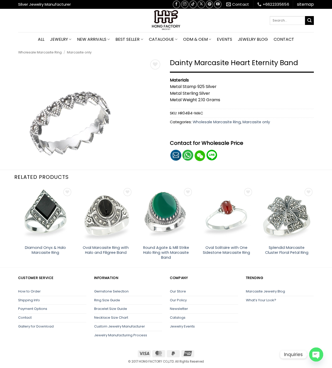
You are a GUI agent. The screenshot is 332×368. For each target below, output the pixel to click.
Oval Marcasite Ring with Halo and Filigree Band (106, 250)
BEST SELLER (127, 39)
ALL (41, 39)
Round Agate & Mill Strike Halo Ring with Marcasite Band (166, 252)
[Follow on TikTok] (193, 4)
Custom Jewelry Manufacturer (119, 326)
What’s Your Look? (261, 300)
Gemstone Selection (111, 291)
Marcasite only (79, 52)
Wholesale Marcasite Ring (40, 52)
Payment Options (32, 308)
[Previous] (18, 226)
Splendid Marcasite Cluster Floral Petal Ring (286, 250)
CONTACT (284, 39)
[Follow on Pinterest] (209, 4)
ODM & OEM (195, 39)
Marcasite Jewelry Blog (265, 291)
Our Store (178, 291)
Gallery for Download (36, 326)
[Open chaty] (316, 354)
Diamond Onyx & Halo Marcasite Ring (45, 250)
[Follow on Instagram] (185, 4)
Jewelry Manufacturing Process (120, 335)
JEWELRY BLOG (253, 39)
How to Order (29, 291)
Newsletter (179, 308)
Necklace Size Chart (111, 317)
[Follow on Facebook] (176, 4)
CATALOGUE (161, 39)
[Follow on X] (201, 4)
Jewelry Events (182, 326)
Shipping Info (29, 300)
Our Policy (178, 300)
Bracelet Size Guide (110, 308)
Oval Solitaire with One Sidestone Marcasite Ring (226, 250)
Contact (25, 317)
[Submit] (309, 20)
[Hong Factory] (166, 20)
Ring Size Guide (107, 300)
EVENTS (224, 39)
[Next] (314, 226)
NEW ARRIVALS (91, 39)
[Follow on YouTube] (218, 4)
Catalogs (177, 317)
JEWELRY (59, 39)
